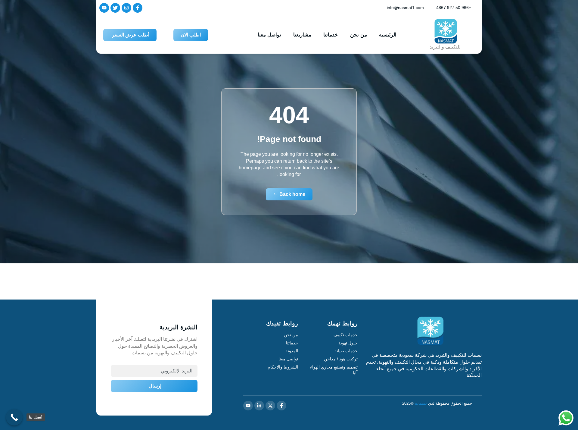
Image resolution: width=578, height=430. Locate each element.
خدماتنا (330, 35)
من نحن (358, 35)
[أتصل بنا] (14, 417)
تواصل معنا (269, 35)
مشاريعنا (302, 35)
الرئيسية (387, 35)
